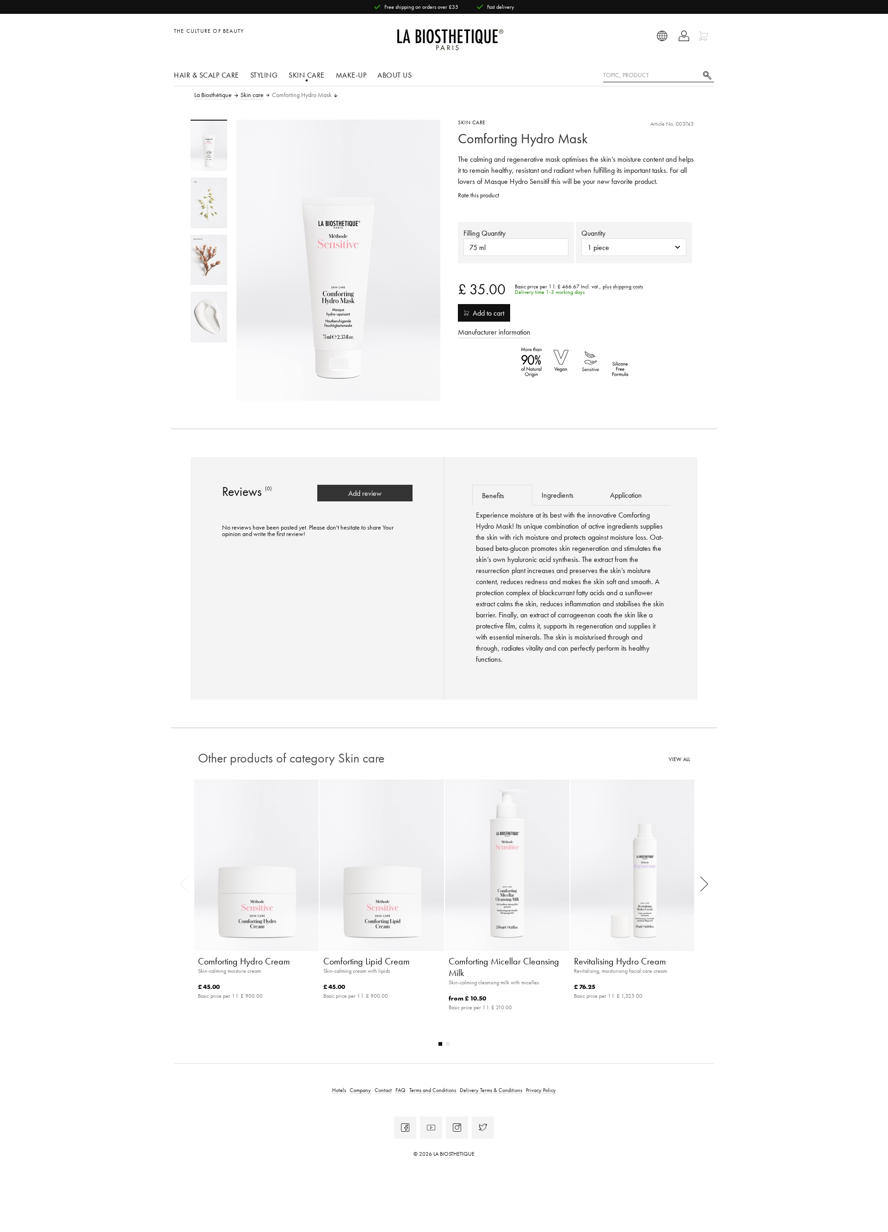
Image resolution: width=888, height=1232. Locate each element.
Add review (365, 493)
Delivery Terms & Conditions (491, 1089)
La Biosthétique (213, 95)
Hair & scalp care (206, 74)
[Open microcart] (704, 36)
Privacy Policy (541, 1089)
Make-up (351, 74)
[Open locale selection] (662, 36)
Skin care (307, 74)
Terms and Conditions (432, 1089)
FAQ (400, 1089)
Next (701, 883)
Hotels (339, 1089)
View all (679, 759)
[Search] (707, 74)
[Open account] (684, 36)
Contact (383, 1089)
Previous (186, 883)
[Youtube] (431, 1127)
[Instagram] (457, 1127)
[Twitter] (483, 1127)
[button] (633, 247)
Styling (264, 74)
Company (360, 1089)
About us (394, 74)
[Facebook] (405, 1127)
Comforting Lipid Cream (366, 961)
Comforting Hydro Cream (244, 961)
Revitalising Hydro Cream (620, 961)
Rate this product (478, 195)
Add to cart (488, 312)
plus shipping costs (623, 286)
